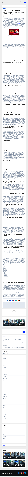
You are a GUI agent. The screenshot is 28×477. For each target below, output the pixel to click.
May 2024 (4, 407)
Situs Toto (4, 445)
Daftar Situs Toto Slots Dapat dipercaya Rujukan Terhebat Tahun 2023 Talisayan (8, 305)
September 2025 (5, 378)
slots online (18, 23)
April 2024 (4, 409)
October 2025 (4, 376)
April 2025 (4, 387)
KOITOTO (4, 8)
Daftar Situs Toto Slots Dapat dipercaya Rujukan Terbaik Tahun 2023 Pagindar (19, 305)
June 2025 (4, 383)
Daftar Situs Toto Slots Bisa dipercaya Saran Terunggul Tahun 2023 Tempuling (13, 12)
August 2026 (4, 358)
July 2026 (4, 360)
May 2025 (4, 385)
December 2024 (5, 394)
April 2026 (4, 365)
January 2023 (4, 418)
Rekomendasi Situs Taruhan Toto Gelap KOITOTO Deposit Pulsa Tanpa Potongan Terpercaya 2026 (21, 321)
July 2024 (4, 403)
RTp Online (4, 438)
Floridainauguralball (14, 2)
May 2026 (4, 363)
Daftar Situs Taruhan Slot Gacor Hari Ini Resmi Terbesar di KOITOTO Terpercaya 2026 (8, 457)
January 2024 (4, 414)
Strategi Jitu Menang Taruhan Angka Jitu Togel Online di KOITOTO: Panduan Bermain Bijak (13, 321)
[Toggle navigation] (2, 2)
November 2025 (5, 374)
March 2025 (4, 389)
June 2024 (4, 405)
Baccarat (4, 427)
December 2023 (5, 416)
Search (4, 329)
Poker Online (4, 436)
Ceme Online (4, 429)
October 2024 (4, 398)
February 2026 (5, 369)
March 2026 (4, 367)
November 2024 (5, 396)
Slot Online (4, 440)
